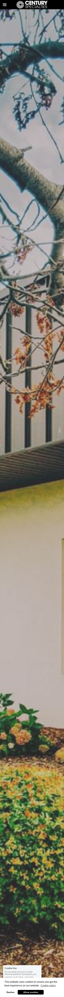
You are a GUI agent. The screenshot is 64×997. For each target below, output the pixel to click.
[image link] (32, 4)
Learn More (28, 977)
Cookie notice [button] (48, 985)
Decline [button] (10, 992)
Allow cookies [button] (30, 992)
